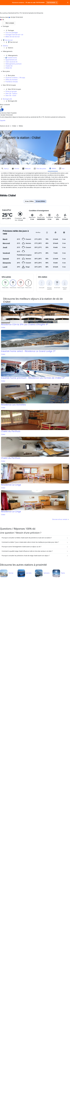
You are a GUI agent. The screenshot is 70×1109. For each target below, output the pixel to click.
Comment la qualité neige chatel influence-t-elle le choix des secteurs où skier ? (27, 551)
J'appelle (2, 120)
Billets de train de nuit (12, 37)
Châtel (14, 126)
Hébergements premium (13, 64)
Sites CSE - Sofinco (11, 93)
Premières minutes (11, 82)
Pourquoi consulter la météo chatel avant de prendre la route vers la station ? (27, 538)
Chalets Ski (8, 66)
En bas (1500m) (29, 201)
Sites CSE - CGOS (10, 95)
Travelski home (12, 58)
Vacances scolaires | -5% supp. (15, 78)
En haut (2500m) (40, 201)
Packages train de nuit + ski (14, 35)
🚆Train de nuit (8, 40)
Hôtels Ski (8, 68)
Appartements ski (11, 60)
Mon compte (9, 23)
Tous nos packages (11, 32)
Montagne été (7, 99)
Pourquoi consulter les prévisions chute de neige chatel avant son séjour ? (26, 556)
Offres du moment (11, 80)
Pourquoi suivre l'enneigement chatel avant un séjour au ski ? (21, 547)
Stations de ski (4, 126)
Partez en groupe (11, 91)
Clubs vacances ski (11, 62)
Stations (5, 46)
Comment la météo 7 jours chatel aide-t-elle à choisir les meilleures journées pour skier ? (30, 542)
